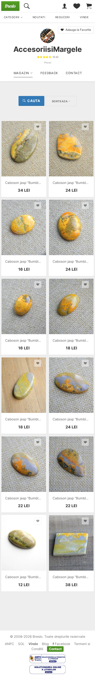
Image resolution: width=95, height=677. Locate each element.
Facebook (62, 644)
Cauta (33, 101)
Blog (45, 644)
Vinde (33, 644)
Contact (55, 649)
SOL (21, 644)
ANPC (9, 644)
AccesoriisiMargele (47, 49)
